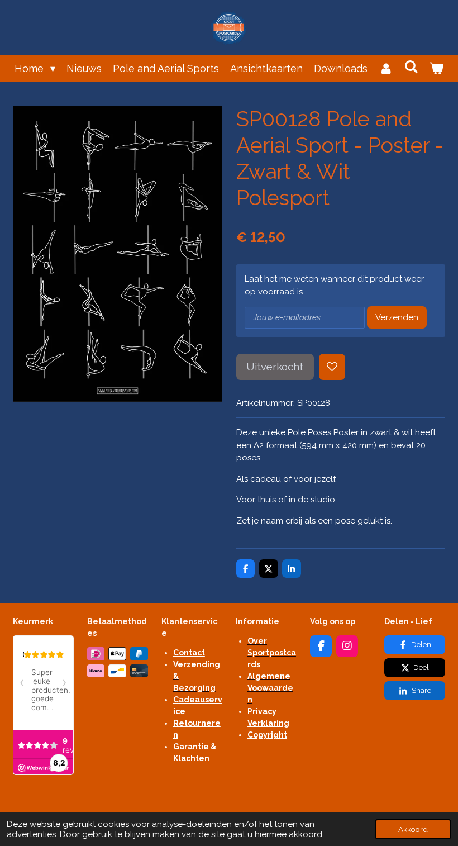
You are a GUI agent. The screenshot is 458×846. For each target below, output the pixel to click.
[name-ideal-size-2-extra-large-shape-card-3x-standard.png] (96, 653)
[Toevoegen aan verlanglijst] (332, 367)
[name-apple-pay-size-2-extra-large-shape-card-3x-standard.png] (117, 653)
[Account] (385, 68)
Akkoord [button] (413, 829)
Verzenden (396, 317)
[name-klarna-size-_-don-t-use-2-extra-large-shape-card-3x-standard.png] (96, 670)
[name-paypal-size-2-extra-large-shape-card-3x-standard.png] (139, 653)
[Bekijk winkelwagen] (436, 68)
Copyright (267, 734)
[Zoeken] (411, 66)
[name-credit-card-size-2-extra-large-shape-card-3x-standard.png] (139, 670)
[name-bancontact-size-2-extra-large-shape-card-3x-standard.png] (117, 670)
